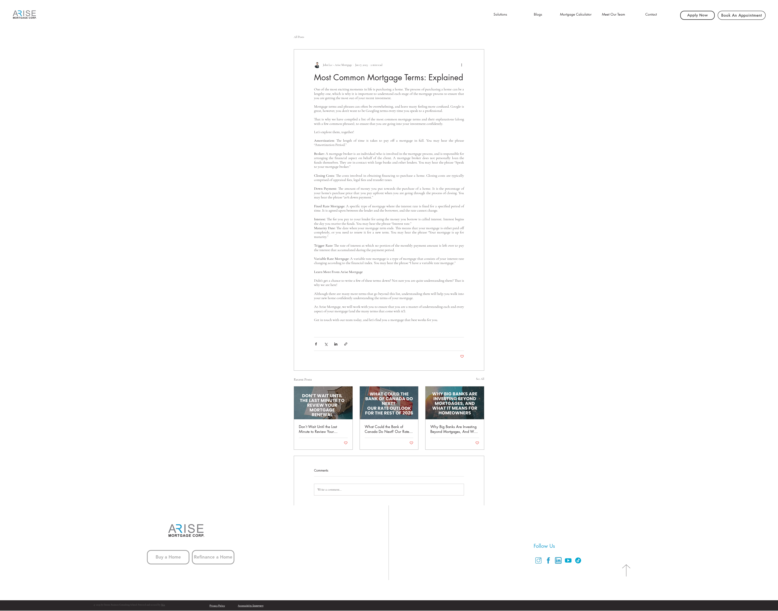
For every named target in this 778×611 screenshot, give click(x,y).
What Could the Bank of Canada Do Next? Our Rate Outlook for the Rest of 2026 (387, 429)
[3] (558, 560)
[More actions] (461, 64)
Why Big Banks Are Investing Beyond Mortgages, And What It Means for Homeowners (454, 429)
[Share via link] (346, 344)
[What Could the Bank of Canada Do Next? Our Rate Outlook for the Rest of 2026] (389, 402)
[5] (578, 560)
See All (480, 379)
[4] (568, 560)
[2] (548, 560)
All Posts (299, 37)
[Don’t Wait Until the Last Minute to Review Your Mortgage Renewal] (323, 402)
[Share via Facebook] (316, 344)
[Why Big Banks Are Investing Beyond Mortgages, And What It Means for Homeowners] (454, 402)
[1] (538, 560)
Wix (163, 604)
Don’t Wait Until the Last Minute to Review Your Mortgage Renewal (318, 429)
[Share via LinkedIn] (336, 344)
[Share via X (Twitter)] (326, 344)
